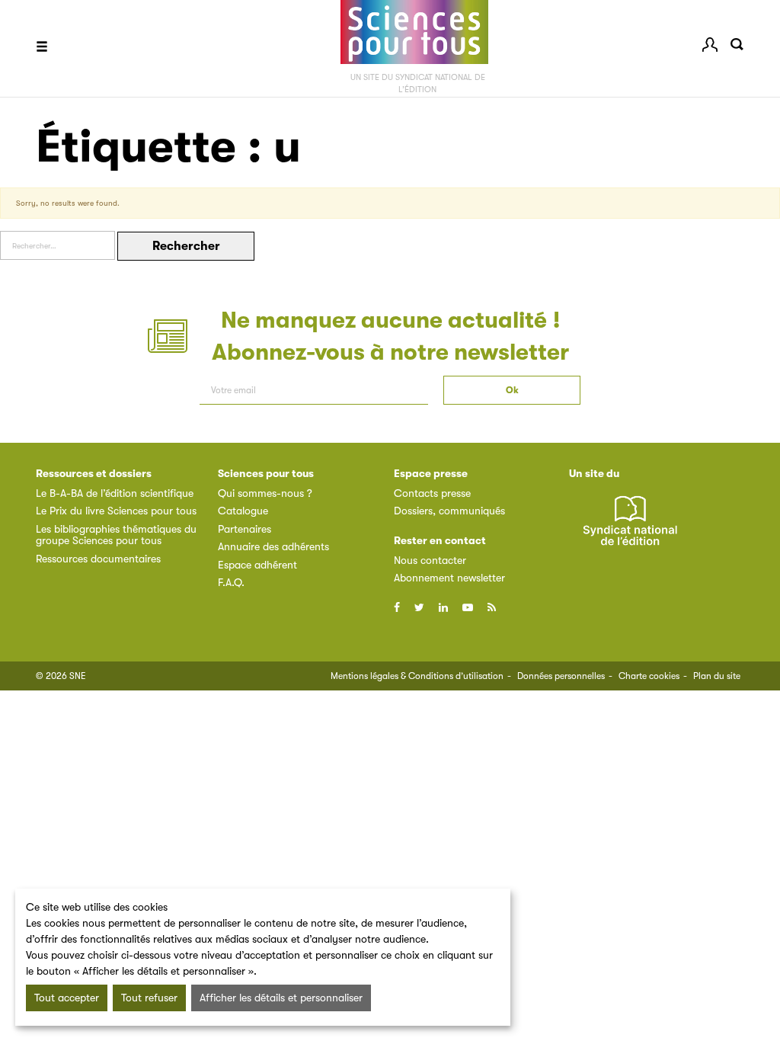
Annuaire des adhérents (273, 546)
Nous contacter (430, 560)
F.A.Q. (231, 582)
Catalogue (243, 510)
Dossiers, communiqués (449, 510)
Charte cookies (649, 676)
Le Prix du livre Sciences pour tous (116, 510)
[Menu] (42, 48)
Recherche (736, 44)
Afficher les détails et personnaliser (281, 997)
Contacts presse (432, 493)
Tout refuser (149, 997)
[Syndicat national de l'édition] (630, 529)
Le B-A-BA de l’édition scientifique (114, 493)
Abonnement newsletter (449, 578)
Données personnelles (561, 676)
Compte (710, 44)
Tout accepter (66, 997)
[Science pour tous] (414, 32)
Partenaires (244, 529)
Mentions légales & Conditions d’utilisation (417, 676)
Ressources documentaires (98, 559)
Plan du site (716, 676)
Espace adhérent (257, 565)
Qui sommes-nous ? (265, 493)
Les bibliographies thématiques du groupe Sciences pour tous (116, 534)
